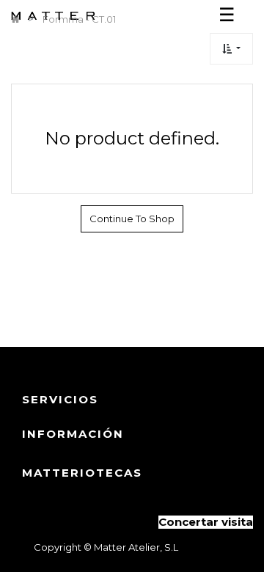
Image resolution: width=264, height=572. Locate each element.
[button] (231, 49)
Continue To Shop (132, 218)
